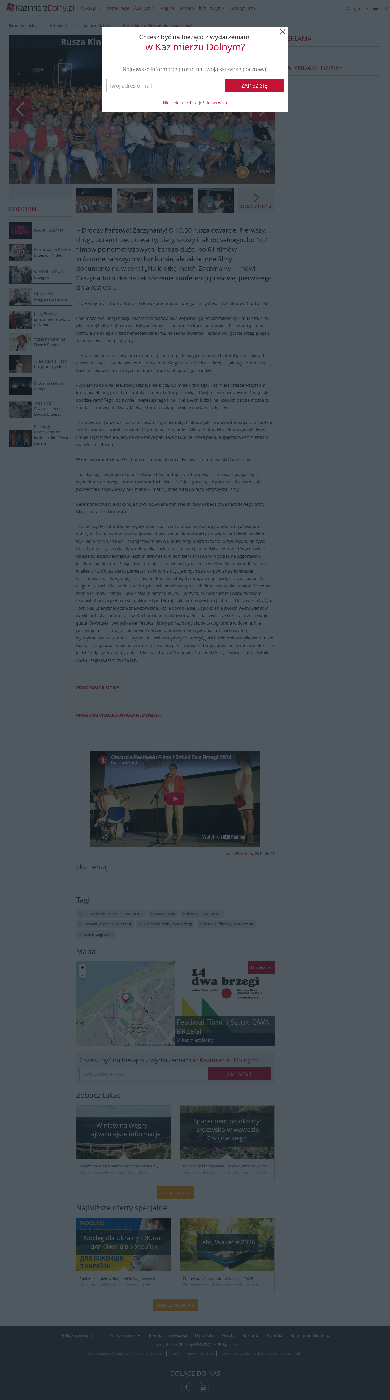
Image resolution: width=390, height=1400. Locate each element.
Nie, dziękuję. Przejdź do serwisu (195, 103)
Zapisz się (254, 85)
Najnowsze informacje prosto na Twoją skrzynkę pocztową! (195, 69)
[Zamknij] (282, 32)
